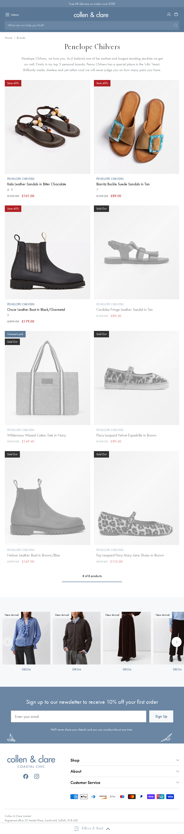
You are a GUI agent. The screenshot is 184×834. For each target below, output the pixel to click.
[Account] (169, 14)
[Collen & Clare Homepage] (92, 14)
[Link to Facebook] (25, 776)
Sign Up (161, 716)
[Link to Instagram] (36, 776)
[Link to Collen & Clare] (31, 762)
